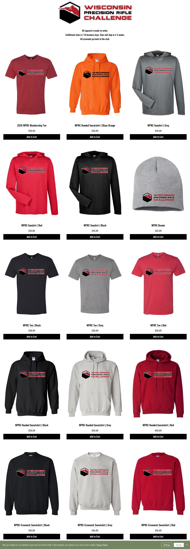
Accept (179, 545)
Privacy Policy (102, 545)
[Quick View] (31, 84)
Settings (167, 545)
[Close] (186, 545)
